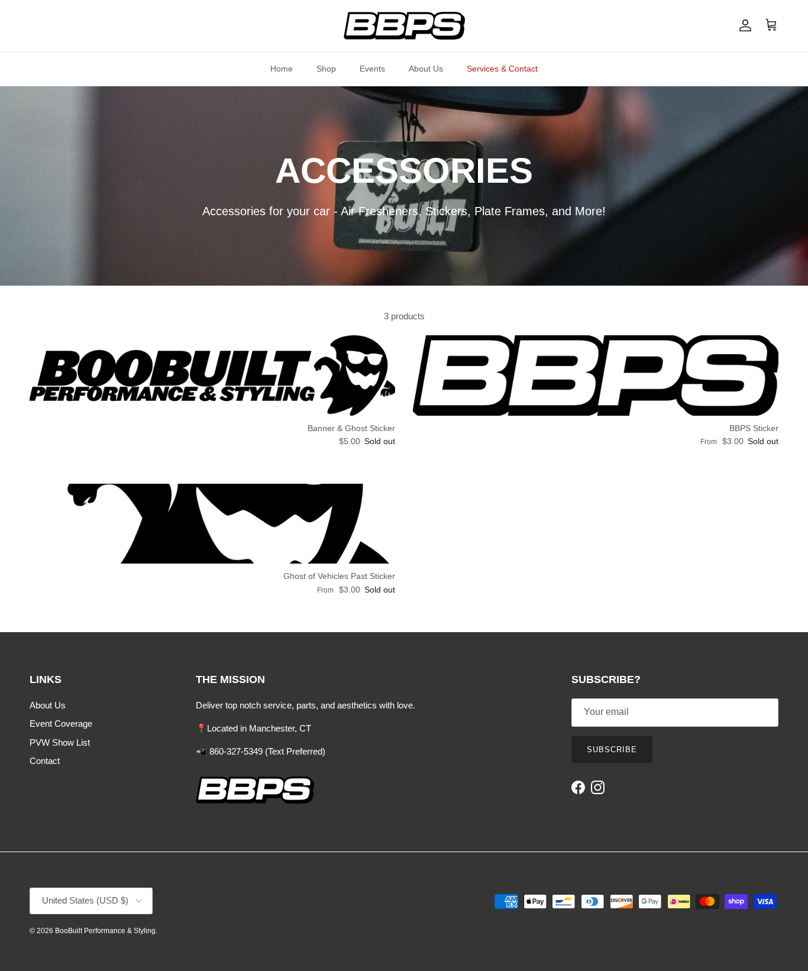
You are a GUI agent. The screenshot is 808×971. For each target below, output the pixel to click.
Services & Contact (502, 68)
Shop (326, 68)
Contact (45, 761)
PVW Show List (60, 742)
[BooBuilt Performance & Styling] (404, 26)
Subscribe (612, 749)
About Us (426, 68)
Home (281, 68)
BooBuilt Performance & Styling (105, 931)
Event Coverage (61, 723)
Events (372, 68)
